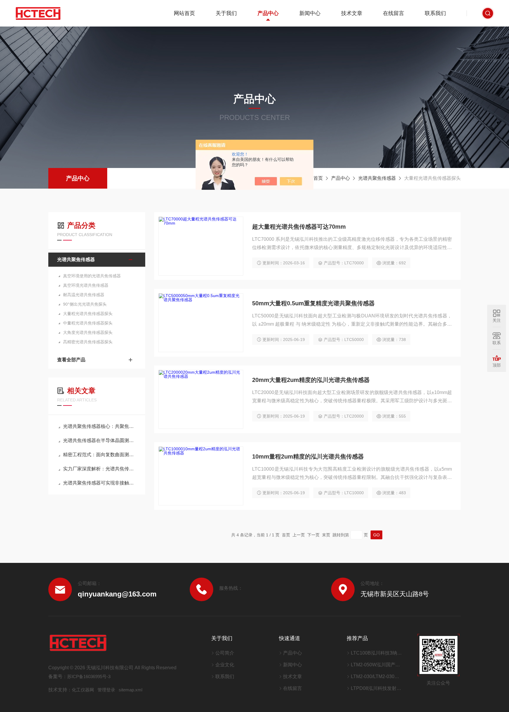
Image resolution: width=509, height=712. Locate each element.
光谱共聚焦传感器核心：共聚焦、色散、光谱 (99, 426)
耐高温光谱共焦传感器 (83, 294)
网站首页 (184, 13)
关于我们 (226, 13)
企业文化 (224, 664)
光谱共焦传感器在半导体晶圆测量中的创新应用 (99, 440)
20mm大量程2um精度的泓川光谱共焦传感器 (311, 380)
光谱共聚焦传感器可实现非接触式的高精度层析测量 (99, 482)
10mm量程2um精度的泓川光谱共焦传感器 (308, 456)
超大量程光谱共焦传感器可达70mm (299, 226)
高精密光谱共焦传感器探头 (88, 341)
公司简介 (224, 652)
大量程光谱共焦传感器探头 (88, 313)
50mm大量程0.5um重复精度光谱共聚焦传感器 (313, 303)
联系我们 (435, 13)
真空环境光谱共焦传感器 (85, 285)
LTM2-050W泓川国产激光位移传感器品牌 (377, 664)
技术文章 (351, 13)
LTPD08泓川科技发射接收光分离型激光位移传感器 (377, 688)
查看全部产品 (71, 359)
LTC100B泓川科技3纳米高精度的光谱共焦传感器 (377, 652)
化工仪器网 (83, 689)
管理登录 (106, 689)
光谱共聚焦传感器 (377, 178)
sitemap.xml (130, 689)
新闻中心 (309, 13)
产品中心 (268, 13)
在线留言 (393, 13)
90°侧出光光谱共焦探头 (85, 304)
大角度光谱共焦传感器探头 (88, 332)
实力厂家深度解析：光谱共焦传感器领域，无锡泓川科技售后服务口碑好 (99, 468)
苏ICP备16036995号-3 (88, 676)
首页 (318, 178)
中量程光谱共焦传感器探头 (88, 323)
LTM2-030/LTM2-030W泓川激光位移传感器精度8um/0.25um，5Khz (377, 676)
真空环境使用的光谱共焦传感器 (92, 275)
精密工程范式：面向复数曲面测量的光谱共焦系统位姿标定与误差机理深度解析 (99, 454)
